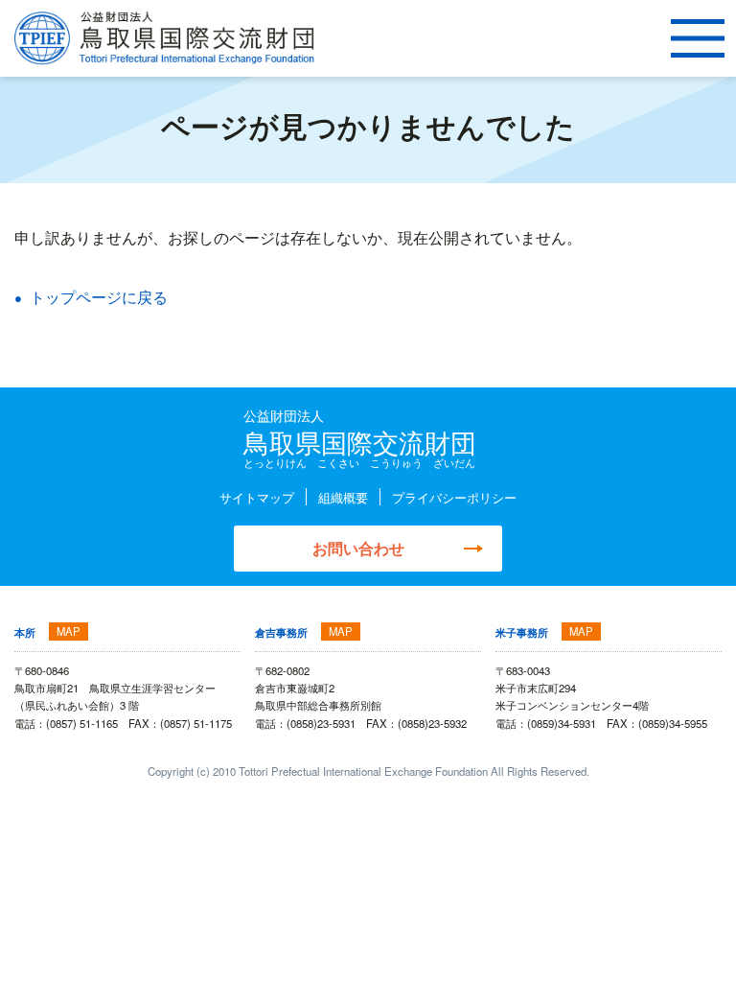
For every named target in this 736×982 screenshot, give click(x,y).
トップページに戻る (99, 296)
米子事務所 (521, 632)
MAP (68, 631)
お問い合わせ (358, 548)
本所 (24, 632)
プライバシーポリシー (454, 497)
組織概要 (343, 497)
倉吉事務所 (281, 632)
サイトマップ (256, 497)
